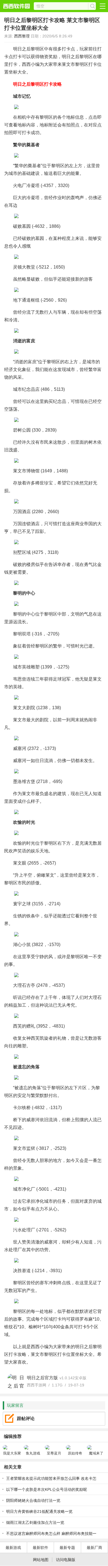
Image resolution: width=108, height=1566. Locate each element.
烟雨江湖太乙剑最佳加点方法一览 (35, 1522)
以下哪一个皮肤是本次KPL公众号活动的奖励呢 (46, 1489)
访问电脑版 (65, 1559)
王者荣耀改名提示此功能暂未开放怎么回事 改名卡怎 (51, 1478)
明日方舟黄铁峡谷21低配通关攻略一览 (39, 1511)
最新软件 (40, 1547)
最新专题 (67, 1547)
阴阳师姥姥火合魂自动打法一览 (33, 1500)
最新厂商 (94, 1547)
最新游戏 (13, 1547)
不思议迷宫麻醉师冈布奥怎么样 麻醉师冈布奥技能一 (51, 1533)
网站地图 (40, 1559)
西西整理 (22, 36)
